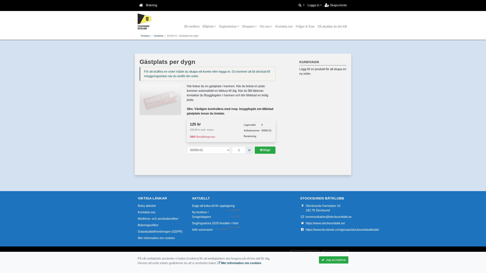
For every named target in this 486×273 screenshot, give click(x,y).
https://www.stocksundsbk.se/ (325, 223)
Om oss (265, 26)
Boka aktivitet (147, 205)
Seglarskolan (228, 26)
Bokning (151, 5)
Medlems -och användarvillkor (158, 218)
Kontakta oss (284, 26)
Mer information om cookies (156, 238)
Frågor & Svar (305, 26)
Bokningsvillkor (148, 225)
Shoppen (248, 26)
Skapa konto (338, 5)
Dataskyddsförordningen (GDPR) (160, 231)
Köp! (266, 150)
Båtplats (208, 26)
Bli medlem (192, 26)
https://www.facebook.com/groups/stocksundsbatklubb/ (342, 229)
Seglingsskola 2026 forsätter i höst (215, 223)
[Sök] (301, 5)
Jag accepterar (335, 259)
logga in (224, 71)
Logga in (313, 5)
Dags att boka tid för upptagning (213, 205)
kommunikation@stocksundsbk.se (329, 216)
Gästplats (158, 36)
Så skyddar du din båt (332, 26)
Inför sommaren (202, 229)
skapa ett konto (200, 71)
